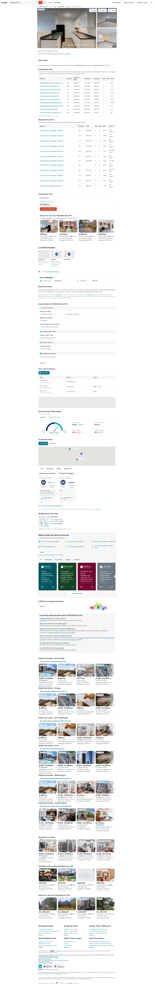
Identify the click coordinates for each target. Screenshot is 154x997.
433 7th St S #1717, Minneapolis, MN (50, 112)
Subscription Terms (92, 972)
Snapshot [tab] (43, 417)
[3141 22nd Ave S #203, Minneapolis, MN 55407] (68, 226)
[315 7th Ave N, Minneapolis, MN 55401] (48, 670)
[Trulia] (40, 966)
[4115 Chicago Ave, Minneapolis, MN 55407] (67, 874)
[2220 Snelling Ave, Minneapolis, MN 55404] (106, 845)
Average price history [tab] (55, 417)
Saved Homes (116, 2)
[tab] (44, 372)
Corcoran (67, 54)
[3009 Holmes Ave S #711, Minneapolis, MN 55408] (67, 670)
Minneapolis (61, 6)
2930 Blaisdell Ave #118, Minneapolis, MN (51, 106)
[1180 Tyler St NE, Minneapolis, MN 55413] (86, 729)
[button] (41, 2)
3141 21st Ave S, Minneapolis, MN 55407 (51, 156)
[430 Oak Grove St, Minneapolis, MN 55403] (86, 814)
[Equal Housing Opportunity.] (57, 983)
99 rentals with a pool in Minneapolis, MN (52, 748)
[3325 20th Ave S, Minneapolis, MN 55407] (48, 903)
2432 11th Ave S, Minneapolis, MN (49, 93)
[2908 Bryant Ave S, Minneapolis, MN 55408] (105, 729)
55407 (67, 6)
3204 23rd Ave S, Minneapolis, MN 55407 (52, 165)
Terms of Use (84, 972)
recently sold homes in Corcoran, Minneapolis (62, 632)
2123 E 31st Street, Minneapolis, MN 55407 (52, 146)
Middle (59, 468)
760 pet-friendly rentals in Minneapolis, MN (53, 661)
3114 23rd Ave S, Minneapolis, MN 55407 (51, 130)
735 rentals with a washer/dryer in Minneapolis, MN (55, 778)
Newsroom (70, 972)
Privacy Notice (103, 972)
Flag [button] (53, 586)
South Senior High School (67, 639)
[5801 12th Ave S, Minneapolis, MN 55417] (106, 874)
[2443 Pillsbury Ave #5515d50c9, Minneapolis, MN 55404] (86, 700)
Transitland (58, 950)
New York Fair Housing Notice (44, 958)
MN (55, 6)
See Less (43, 363)
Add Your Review (77, 593)
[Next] (113, 230)
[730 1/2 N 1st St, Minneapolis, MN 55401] (48, 814)
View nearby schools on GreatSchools (52, 506)
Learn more (98, 509)
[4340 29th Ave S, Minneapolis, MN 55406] (86, 874)
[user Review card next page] (115, 576)
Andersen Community (84, 638)
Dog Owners (58, 559)
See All (42, 552)
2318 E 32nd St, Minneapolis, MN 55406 (51, 175)
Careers (65, 972)
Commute (76, 559)
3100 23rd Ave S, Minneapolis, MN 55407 (51, 141)
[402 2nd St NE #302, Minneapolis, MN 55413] (86, 670)
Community (48, 559)
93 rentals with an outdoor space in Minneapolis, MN (55, 806)
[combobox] (26, 2)
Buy (45, 2)
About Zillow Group (50, 972)
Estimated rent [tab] (44, 198)
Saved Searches (129, 2)
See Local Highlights (56, 523)
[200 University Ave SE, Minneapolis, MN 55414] (86, 845)
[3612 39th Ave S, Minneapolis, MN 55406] (48, 874)
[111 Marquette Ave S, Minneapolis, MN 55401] (105, 700)
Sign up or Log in (142, 2)
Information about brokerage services (49, 960)
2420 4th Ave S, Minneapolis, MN (49, 96)
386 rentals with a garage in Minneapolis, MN (53, 691)
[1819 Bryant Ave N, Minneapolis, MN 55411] (106, 903)
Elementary (50, 468)
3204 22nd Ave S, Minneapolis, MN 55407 (52, 170)
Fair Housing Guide (59, 972)
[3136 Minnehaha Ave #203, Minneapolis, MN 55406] (107, 226)
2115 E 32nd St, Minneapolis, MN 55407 (51, 186)
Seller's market (54, 433)
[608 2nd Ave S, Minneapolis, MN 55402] (67, 845)
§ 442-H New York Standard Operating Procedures (49, 957)
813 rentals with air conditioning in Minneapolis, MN (55, 721)
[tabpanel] (77, 222)
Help (98, 972)
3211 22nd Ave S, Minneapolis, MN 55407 (51, 180)
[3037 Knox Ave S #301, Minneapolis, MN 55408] (105, 814)
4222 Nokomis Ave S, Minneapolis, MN (51, 102)
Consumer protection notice (63, 960)
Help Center (70, 983)
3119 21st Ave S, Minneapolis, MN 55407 (51, 151)
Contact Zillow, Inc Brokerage (45, 962)
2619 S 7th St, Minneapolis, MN (49, 109)
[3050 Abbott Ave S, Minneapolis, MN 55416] (105, 787)
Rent (50, 2)
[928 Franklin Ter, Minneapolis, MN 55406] (67, 903)
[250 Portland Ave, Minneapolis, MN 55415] (86, 757)
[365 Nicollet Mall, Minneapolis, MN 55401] (48, 845)
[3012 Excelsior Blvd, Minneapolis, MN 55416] (105, 670)
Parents (68, 559)
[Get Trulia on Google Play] (59, 966)
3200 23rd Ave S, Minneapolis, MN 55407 (52, 160)
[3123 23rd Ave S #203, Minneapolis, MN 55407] (88, 226)
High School (67, 468)
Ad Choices (109, 972)
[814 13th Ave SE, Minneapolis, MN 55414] (67, 814)
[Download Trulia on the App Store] (48, 966)
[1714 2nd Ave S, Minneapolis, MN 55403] (86, 903)
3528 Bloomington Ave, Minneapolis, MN (51, 83)
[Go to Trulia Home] (5, 2)
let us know (89, 978)
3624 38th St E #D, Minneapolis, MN (50, 89)
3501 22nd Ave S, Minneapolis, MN (50, 86)
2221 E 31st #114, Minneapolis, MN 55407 (52, 135)
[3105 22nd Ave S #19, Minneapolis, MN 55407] (49, 226)
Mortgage (57, 2)
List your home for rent (48, 209)
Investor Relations (77, 972)
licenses (81, 955)
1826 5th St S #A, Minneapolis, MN (50, 99)
